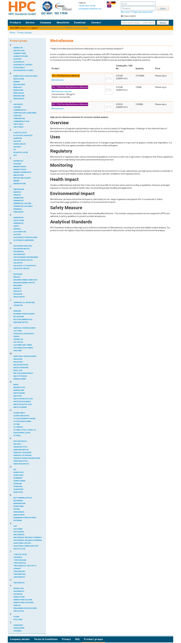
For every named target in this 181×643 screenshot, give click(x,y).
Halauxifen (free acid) (22, 246)
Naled (15, 385)
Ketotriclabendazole (22, 319)
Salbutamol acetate (22, 543)
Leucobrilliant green (22, 345)
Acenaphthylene (20, 56)
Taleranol (17, 557)
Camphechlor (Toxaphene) (24, 113)
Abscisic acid (19, 51)
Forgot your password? (142, 12)
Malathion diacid (20, 365)
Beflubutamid (19, 84)
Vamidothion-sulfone (22, 600)
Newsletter (63, 22)
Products (15, 22)
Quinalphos (18, 472)
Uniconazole (18, 583)
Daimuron (17, 138)
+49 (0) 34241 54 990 (86, 6)
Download (80, 22)
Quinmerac (18, 478)
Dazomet (17, 147)
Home (12, 32)
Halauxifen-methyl (21, 249)
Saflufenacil (18, 535)
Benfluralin (18, 93)
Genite (16, 226)
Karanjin (17, 311)
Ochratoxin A (19, 413)
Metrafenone (58, 80)
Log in (163, 8)
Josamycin (17, 305)
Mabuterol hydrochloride (24, 356)
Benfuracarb (18, 96)
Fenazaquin (18, 212)
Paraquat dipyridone (22, 455)
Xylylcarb (17, 619)
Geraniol (17, 229)
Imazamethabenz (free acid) (25, 280)
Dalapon (17, 141)
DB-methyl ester (20, 152)
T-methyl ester (20, 554)
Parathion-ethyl (20, 461)
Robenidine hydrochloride (24, 518)
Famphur (17, 192)
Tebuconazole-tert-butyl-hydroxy (25, 567)
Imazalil (17, 277)
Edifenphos (18, 161)
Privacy (66, 639)
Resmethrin (18, 506)
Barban (16, 82)
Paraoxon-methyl (21, 450)
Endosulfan (18, 175)
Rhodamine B (18, 512)
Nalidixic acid (19, 387)
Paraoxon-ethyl (20, 447)
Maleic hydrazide (20, 368)
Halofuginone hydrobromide (25, 257)
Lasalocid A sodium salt (23, 334)
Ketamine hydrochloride (24, 314)
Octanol (17, 435)
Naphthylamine (20, 407)
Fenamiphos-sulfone (22, 203)
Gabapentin (18, 218)
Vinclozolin (18, 611)
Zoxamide (17, 631)
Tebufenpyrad (19, 574)
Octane (16, 424)
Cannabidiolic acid (21, 121)
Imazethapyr (19, 297)
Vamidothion (18, 597)
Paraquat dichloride (22, 452)
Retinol (16, 509)
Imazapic (17, 288)
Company (45, 22)
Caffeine (17, 107)
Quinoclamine (19, 481)
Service (30, 22)
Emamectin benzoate (22, 172)
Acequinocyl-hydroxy (22, 65)
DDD (15, 155)
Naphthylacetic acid (22, 404)
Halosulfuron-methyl (23, 260)
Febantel (17, 195)
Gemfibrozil (18, 223)
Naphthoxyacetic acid (23, 399)
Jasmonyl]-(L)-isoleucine (24, 302)
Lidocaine (17, 351)
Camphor (17, 116)
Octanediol (18, 427)
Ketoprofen (18, 317)
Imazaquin (17, 294)
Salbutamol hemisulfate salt (26, 546)
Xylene (16, 617)
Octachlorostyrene (22, 421)
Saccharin (17, 529)
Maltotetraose (20, 376)
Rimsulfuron (18, 515)
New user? (125, 12)
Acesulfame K (19, 68)
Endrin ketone (19, 184)
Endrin (16, 181)
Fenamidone (18, 198)
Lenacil (16, 336)
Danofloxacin (19, 144)
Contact (96, 22)
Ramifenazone (19, 503)
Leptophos (18, 342)
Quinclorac (18, 475)
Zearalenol (18, 625)
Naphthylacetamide (22, 402)
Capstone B (18, 127)
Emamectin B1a (19, 167)
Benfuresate (18, 99)
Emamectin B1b (19, 169)
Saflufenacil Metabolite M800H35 (27, 540)
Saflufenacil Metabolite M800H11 (27, 537)
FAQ (77, 639)
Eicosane (17, 164)
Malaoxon (17, 359)
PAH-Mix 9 (17, 444)
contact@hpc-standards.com (89, 9)
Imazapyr (17, 291)
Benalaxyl (17, 87)
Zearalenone (18, 628)
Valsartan (17, 594)
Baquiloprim (18, 79)
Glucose (17, 235)
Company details (20, 639)
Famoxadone (18, 189)
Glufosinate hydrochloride (25, 237)
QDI (14, 469)
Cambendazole (19, 110)
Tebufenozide (19, 571)
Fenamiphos (18, 201)
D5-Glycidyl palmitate (22, 135)
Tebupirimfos (19, 577)
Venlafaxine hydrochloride (25, 608)
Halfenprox (18, 252)
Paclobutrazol (20, 441)
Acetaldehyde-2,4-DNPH (23, 70)
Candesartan (19, 118)
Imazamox (17, 285)
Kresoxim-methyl (20, 322)
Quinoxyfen (18, 489)
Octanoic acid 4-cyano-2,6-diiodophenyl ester (24, 431)
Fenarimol (17, 209)
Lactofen (17, 331)
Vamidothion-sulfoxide (23, 603)
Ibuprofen (17, 274)
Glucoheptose (19, 232)
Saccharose (18, 532)
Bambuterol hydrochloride (25, 76)
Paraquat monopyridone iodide (26, 458)
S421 (15, 526)
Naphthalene (19, 393)
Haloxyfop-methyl (21, 268)
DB (14, 150)
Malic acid (17, 370)
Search (163, 22)
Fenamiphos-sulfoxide (23, 206)
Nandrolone (18, 390)
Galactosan (18, 220)
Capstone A (18, 124)
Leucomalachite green (23, 348)
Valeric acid (18, 588)
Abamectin (17, 48)
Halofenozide (19, 254)
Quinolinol (18, 486)
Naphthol (17, 396)
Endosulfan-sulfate (22, 178)
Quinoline (17, 484)
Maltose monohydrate (23, 373)
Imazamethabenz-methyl (24, 283)
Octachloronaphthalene (24, 419)
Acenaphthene (19, 53)
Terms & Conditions (46, 639)
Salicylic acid (19, 549)
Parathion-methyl (21, 464)
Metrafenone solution (61, 91)
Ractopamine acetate (22, 498)
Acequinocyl (18, 62)
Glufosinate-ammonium (23, 240)
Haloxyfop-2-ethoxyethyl (24, 266)
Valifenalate (18, 591)
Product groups (25, 32)
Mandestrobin (19, 379)
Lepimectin (18, 339)
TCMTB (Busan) (19, 560)
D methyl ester (20, 133)
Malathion (17, 362)
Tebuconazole (19, 563)
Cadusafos (18, 104)
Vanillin (16, 605)
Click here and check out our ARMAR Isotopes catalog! (63, 28)
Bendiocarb (18, 90)
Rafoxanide (18, 501)
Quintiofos (18, 492)
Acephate (17, 59)
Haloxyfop (18, 263)
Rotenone (17, 520)
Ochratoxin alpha (21, 416)
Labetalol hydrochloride (24, 328)
